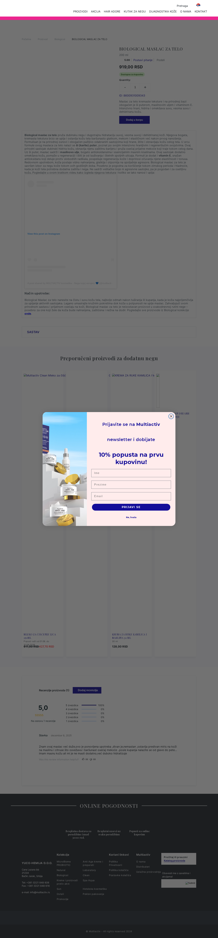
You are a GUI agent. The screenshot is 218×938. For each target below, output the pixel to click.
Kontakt (201, 11)
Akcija (95, 11)
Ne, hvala (131, 517)
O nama (185, 11)
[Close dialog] (171, 416)
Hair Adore (112, 11)
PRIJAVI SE (131, 507)
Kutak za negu (135, 11)
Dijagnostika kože (163, 11)
